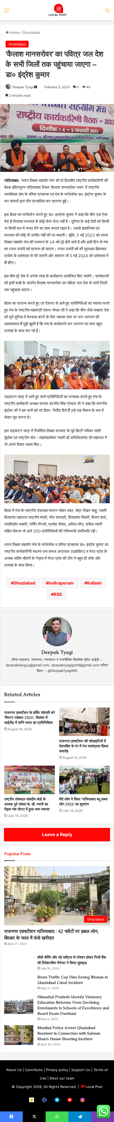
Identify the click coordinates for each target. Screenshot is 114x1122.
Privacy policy (57, 1070)
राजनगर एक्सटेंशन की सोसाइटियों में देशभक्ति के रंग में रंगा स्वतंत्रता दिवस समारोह (83, 746)
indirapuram (61, 583)
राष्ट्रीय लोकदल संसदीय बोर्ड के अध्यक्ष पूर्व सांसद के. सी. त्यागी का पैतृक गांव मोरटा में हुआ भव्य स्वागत (27, 804)
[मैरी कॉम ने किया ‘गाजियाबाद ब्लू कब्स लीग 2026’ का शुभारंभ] (84, 780)
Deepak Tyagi (22, 87)
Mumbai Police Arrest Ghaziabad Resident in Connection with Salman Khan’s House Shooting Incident (68, 1033)
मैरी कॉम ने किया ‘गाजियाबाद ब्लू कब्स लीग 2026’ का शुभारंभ (83, 802)
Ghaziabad (31, 32)
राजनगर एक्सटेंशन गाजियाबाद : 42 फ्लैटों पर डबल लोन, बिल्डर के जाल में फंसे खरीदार (51, 934)
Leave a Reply (57, 834)
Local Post (94, 1087)
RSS (58, 594)
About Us (14, 1070)
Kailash (94, 583)
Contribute (34, 1070)
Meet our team (62, 1078)
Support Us (80, 1070)
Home (14, 32)
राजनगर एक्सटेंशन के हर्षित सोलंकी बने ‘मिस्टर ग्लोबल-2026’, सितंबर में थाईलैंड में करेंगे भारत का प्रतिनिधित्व (29, 717)
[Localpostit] (57, 10)
